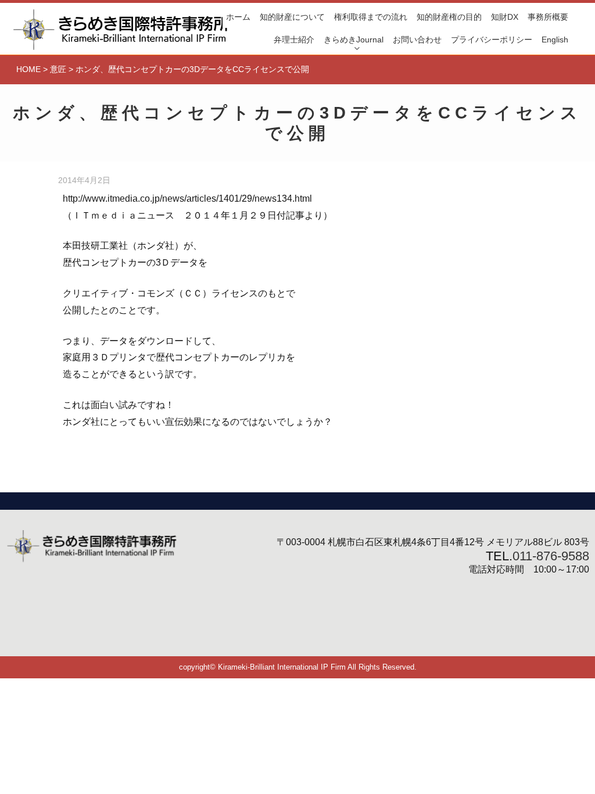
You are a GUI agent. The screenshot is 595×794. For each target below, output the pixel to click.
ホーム (238, 17)
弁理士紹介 (294, 39)
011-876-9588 (550, 556)
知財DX (504, 17)
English (555, 39)
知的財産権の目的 (449, 17)
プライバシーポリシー (491, 39)
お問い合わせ (417, 39)
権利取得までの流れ (370, 17)
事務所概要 (548, 17)
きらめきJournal (353, 39)
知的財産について (292, 17)
